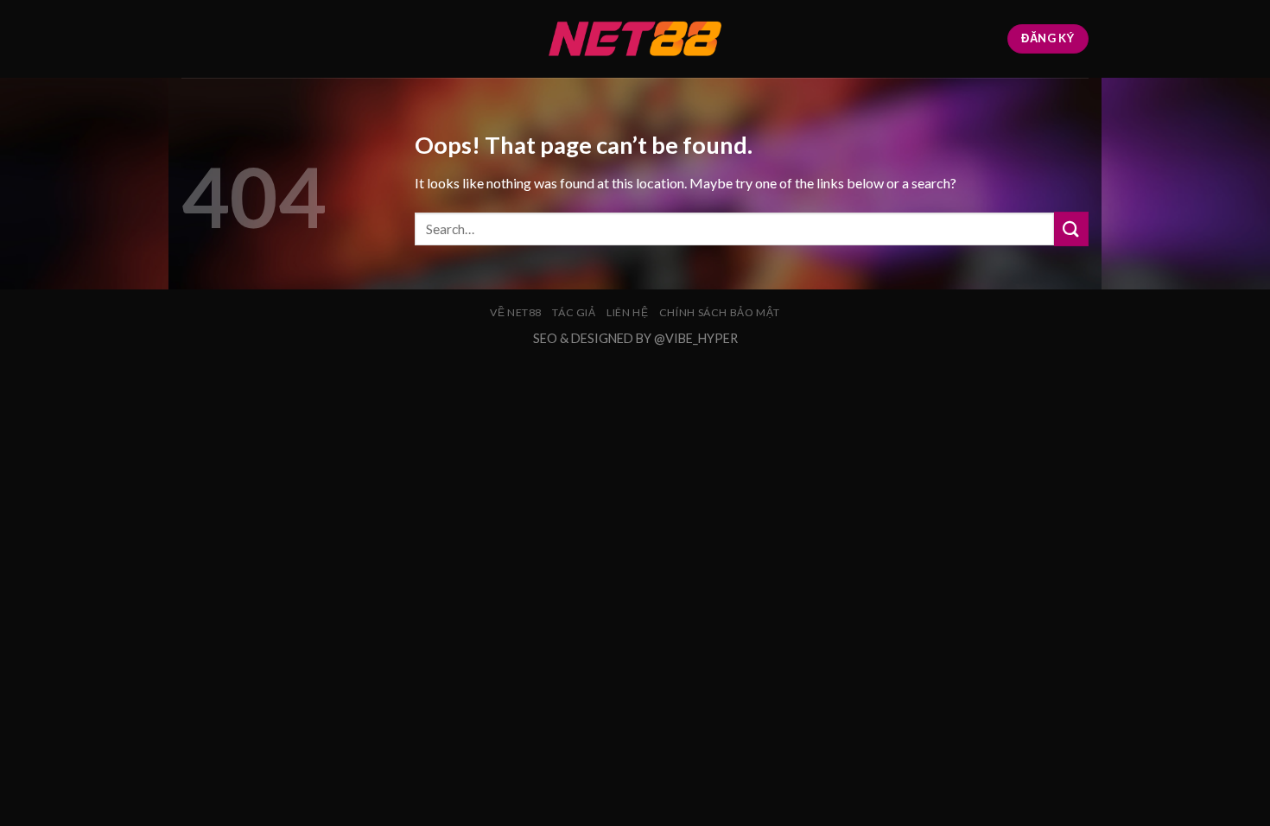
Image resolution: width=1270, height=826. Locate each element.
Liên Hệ (627, 312)
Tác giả (573, 312)
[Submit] (1071, 228)
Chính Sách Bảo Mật (719, 312)
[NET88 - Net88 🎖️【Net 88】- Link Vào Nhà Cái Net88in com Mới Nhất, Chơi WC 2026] (635, 39)
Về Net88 (516, 312)
